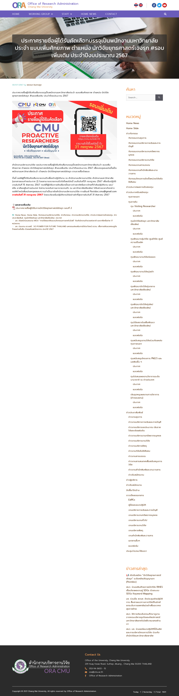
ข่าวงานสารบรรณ (137, 456)
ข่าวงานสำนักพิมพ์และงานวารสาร (144, 469)
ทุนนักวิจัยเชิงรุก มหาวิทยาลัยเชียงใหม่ (39, 217)
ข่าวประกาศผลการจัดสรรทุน (101, 215)
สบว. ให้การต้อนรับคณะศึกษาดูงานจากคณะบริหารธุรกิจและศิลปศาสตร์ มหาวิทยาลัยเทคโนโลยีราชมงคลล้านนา (143, 619)
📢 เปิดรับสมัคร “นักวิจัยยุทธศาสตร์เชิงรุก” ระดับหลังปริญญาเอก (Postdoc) (143, 578)
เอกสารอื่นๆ (134, 540)
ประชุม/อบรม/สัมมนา (136, 551)
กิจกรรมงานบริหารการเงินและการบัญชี (144, 144)
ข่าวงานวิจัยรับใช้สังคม (139, 451)
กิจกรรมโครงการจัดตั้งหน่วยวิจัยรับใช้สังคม (145, 180)
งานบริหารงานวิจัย (137, 525)
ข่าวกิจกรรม (65, 215)
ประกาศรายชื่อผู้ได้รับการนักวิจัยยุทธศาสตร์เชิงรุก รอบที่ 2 (44, 208)
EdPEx (131, 499)
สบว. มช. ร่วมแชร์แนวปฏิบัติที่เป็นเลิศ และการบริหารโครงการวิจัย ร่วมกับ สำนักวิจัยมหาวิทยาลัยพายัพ (144, 632)
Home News (88, 14)
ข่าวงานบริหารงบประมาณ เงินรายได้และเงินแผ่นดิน (144, 429)
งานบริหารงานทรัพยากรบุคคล (142, 515)
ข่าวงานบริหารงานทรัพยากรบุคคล (144, 435)
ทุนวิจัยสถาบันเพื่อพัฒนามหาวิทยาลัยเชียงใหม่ (143, 324)
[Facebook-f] (154, 5)
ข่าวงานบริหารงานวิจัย (80, 215)
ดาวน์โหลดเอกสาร (135, 495)
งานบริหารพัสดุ (135, 530)
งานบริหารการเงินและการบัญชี (143, 510)
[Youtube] (164, 5)
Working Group (39, 14)
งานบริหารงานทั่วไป (137, 520)
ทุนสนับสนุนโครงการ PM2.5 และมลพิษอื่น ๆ (146, 360)
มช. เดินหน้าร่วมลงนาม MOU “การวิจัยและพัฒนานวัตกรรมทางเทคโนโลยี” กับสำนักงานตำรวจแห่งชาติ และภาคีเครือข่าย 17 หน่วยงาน (62, 222)
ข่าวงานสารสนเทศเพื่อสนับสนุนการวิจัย (145, 463)
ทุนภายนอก (134, 196)
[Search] (159, 97)
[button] (165, 14)
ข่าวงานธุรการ (135, 417)
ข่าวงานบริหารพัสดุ (137, 446)
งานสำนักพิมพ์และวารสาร (140, 535)
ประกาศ (59, 217)
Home (16, 14)
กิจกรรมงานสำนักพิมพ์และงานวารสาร (143, 171)
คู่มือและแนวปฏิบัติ (137, 505)
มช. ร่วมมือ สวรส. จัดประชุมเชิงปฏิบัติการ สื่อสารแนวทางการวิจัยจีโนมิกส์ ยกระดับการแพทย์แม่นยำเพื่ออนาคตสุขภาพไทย (144, 604)
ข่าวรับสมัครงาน (136, 474)
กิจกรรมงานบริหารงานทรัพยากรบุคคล (144, 153)
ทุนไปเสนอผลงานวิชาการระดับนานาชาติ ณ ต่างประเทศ (145, 378)
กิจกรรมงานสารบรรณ (139, 165)
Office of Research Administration (53, 3)
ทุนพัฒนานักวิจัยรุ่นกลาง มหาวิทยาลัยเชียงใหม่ (143, 288)
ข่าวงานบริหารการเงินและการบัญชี (144, 422)
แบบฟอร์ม (138, 215)
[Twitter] (159, 5)
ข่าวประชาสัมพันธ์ (134, 412)
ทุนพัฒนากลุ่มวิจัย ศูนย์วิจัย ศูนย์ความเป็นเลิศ (147, 240)
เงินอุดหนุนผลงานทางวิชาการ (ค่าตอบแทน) (145, 396)
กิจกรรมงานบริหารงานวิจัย (49, 215)
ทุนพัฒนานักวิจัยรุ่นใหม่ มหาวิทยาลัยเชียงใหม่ (142, 306)
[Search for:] (140, 97)
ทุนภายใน (132, 201)
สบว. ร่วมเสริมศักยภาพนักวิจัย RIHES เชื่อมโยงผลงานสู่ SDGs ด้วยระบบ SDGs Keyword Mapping (144, 590)
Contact (111, 14)
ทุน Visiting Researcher (143, 206)
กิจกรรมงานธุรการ (137, 138)
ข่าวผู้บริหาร (131, 480)
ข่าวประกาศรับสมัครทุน (137, 192)
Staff (65, 14)
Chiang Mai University (40, 7)
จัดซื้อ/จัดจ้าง (132, 490)
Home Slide (32, 215)
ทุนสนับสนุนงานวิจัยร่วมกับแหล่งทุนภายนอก (146, 342)
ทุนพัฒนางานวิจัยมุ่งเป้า (142, 271)
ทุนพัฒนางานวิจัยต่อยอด (143, 257)
